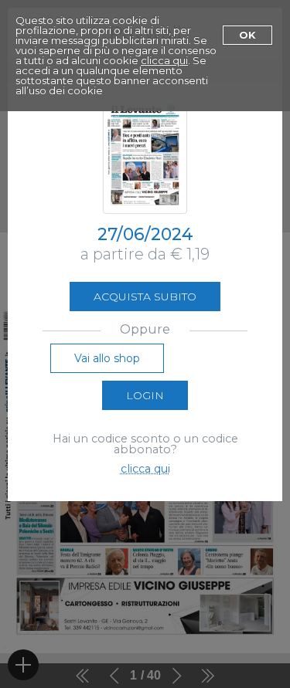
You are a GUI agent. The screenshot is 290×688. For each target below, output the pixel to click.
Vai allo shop (107, 358)
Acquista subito (145, 296)
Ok (247, 35)
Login (145, 395)
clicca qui (164, 60)
